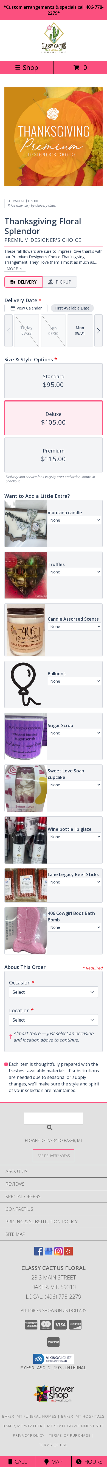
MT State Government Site (75, 1425)
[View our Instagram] (58, 1254)
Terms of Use (53, 1444)
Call (19, 1461)
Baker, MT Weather (23, 1425)
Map (56, 1461)
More (12, 268)
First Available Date (72, 308)
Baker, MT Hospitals (83, 1416)
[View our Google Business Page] (48, 1254)
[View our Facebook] (38, 1254)
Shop (30, 67)
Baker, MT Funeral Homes (29, 1416)
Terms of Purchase (70, 1435)
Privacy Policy (28, 1435)
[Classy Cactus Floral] (53, 52)
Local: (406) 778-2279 (53, 1296)
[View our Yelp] (68, 1254)
